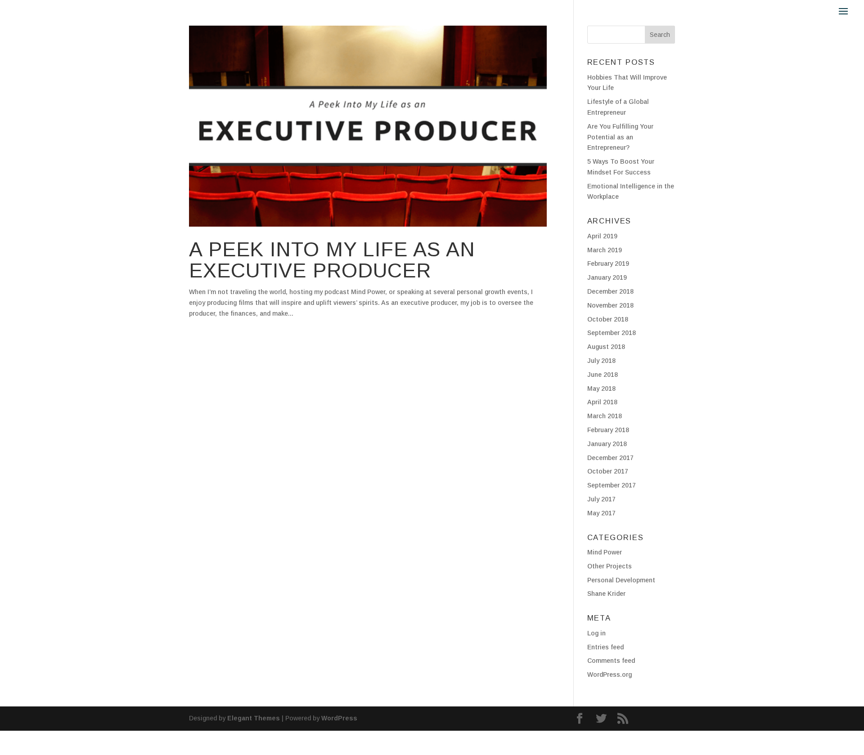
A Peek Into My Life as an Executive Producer (332, 260)
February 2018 (608, 429)
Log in (596, 633)
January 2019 (607, 277)
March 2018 (604, 416)
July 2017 (601, 499)
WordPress (339, 718)
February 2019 (608, 263)
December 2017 (610, 457)
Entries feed (605, 647)
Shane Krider (606, 593)
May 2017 (601, 513)
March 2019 (604, 250)
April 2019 (602, 236)
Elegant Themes (253, 718)
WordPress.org (609, 674)
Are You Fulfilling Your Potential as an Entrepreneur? (620, 137)
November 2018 (610, 305)
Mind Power (604, 552)
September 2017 (611, 485)
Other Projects (609, 566)
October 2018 (607, 319)
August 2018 (606, 346)
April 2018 (602, 402)
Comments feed (611, 660)
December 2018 (610, 291)
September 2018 (611, 332)
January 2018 (607, 443)
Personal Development (621, 580)
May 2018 (601, 388)
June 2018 (602, 374)
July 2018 (601, 360)
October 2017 (607, 471)
